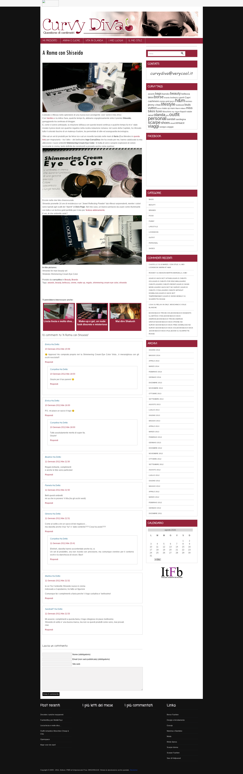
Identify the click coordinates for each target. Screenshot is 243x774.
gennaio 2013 (155, 442)
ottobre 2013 (155, 393)
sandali (171, 119)
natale (189, 111)
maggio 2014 (154, 355)
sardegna (181, 119)
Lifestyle (153, 227)
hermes (188, 101)
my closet (176, 112)
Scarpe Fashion (173, 753)
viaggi (153, 126)
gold (167, 101)
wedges (163, 127)
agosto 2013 (155, 404)
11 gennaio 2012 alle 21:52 (57, 581)
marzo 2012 (154, 497)
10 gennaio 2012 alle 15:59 (57, 349)
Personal (153, 243)
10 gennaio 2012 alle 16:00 (57, 405)
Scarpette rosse (157, 299)
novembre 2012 (156, 453)
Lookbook (154, 232)
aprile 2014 (154, 361)
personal (157, 118)
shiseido (123, 282)
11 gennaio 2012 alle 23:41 (62, 543)
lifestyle (168, 104)
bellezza (66, 282)
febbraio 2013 (155, 437)
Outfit (152, 237)
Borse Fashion (173, 715)
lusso (159, 108)
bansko (166, 93)
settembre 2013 (156, 399)
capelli (181, 97)
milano (182, 108)
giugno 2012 (154, 481)
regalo (89, 282)
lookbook (180, 105)
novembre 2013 (156, 388)
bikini (150, 97)
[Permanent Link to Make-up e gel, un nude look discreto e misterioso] (92, 318)
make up (81, 282)
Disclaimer (134, 770)
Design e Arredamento (176, 720)
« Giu (157, 559)
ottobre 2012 (155, 459)
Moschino (166, 111)
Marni (177, 108)
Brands (75, 280)
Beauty (67, 280)
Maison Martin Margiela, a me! (173, 273)
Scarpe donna (172, 747)
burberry (174, 97)
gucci (172, 101)
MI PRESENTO (50, 40)
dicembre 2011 (155, 513)
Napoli (183, 111)
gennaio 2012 (155, 508)
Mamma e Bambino (174, 731)
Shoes (152, 248)
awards (51, 282)
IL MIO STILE (135, 40)
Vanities (50, 118)
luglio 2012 (154, 475)
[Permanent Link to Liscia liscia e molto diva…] (59, 318)
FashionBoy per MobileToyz (51, 720)
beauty (58, 282)
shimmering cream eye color (105, 282)
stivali (172, 123)
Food (151, 216)
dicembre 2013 (155, 383)
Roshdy (152, 273)
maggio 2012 (154, 486)
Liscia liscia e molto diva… (59, 321)
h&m (180, 100)
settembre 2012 (156, 464)
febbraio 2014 (155, 372)
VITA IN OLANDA (94, 40)
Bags (151, 199)
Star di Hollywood (174, 758)
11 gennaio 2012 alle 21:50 (57, 461)
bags (158, 93)
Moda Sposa (172, 742)
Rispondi (49, 362)
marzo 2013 (154, 432)
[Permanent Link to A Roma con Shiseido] (62, 52)
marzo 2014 (154, 366)
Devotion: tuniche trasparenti (51, 715)
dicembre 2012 (155, 448)
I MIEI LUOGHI (116, 40)
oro (167, 115)
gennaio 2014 (155, 377)
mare (172, 108)
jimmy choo (154, 104)
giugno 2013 (154, 415)
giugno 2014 (154, 350)
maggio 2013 (154, 421)
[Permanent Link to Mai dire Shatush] (125, 318)
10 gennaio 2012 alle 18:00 (62, 374)
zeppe (170, 126)
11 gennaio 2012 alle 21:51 (57, 518)
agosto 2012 (155, 470)
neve (150, 115)
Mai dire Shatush (125, 321)
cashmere (153, 101)
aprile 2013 (154, 426)
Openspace (45, 739)
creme (73, 282)
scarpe (154, 122)
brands (167, 98)
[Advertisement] (81, 59)
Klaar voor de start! (48, 745)
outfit (174, 114)
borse (159, 97)
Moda (169, 736)
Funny (151, 221)
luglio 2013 (154, 410)
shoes (165, 122)
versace (179, 122)
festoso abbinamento (95, 210)
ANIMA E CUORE (71, 40)
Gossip (170, 725)
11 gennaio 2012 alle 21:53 (57, 614)
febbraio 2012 (155, 502)
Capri (187, 97)
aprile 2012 (154, 492)
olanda (159, 115)
